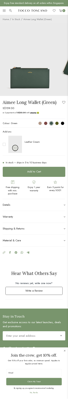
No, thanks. (34, 392)
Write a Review (38, 291)
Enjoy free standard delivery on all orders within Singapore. (34, 3)
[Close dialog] (64, 350)
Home (6, 19)
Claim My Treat (34, 381)
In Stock (16, 19)
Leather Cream (32, 142)
